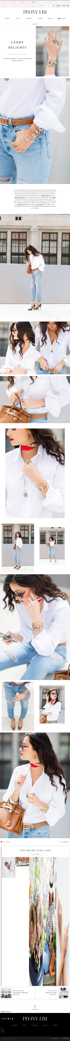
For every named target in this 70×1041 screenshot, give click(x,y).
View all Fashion (35, 854)
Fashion (7, 18)
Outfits (25, 54)
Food (17, 18)
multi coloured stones (19, 197)
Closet (63, 18)
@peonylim (6, 1011)
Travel (40, 18)
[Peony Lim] (35, 12)
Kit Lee (8, 841)
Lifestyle (29, 18)
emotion (47, 195)
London (20, 54)
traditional (20, 204)
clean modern (40, 204)
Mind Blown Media (65, 1038)
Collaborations (12, 54)
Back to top (35, 1009)
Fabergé (43, 195)
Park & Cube (54, 1038)
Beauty (50, 18)
